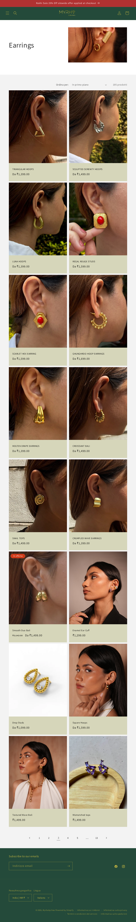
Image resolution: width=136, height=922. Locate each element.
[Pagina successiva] (106, 838)
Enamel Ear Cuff (81, 630)
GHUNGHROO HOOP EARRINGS (88, 353)
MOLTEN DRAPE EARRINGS (25, 446)
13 (96, 837)
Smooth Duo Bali (21, 630)
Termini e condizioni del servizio (82, 914)
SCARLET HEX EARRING (24, 353)
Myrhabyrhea (49, 910)
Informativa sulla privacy (115, 910)
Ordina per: (62, 84)
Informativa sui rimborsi (88, 910)
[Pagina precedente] (30, 838)
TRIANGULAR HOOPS (23, 169)
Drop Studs (18, 722)
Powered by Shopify (64, 910)
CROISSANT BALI (81, 446)
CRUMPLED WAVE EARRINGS (87, 538)
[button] (7, 13)
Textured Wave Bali (22, 815)
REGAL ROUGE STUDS (84, 261)
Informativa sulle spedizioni (114, 914)
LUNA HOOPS (19, 261)
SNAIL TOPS (18, 538)
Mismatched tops (81, 815)
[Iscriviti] (68, 866)
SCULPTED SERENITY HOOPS (88, 169)
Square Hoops (80, 722)
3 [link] (58, 838)
